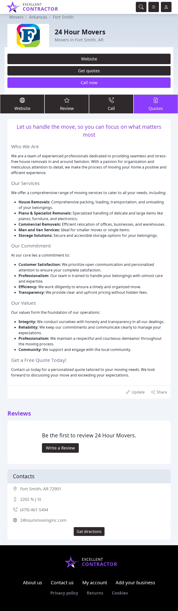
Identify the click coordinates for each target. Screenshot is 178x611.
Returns (95, 593)
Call (111, 108)
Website (89, 59)
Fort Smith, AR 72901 (40, 489)
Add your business (135, 582)
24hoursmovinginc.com (43, 520)
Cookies (120, 593)
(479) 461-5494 (34, 509)
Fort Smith (63, 17)
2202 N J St (30, 499)
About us (32, 582)
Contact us (62, 582)
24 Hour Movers (80, 31)
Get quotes (89, 70)
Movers (16, 17)
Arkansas (38, 17)
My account (94, 582)
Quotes (156, 108)
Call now (89, 82)
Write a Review (60, 448)
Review (67, 108)
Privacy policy (64, 593)
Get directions (89, 531)
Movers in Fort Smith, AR (79, 40)
